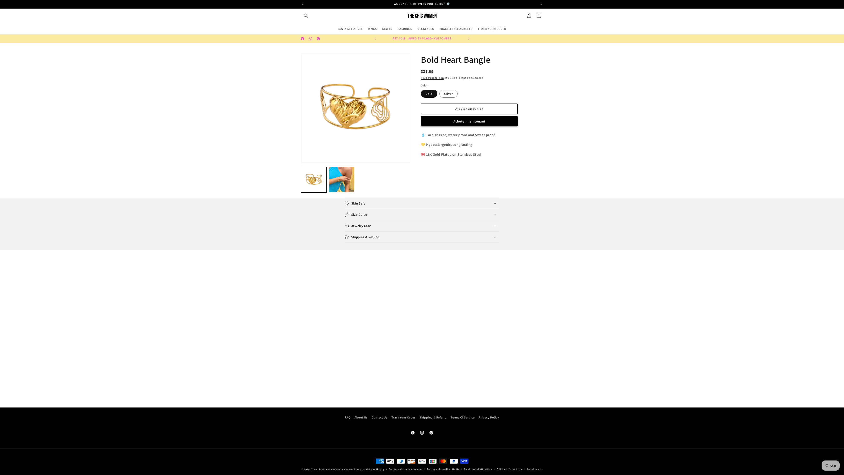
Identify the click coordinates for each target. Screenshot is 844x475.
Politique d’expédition (510, 469)
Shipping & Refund (432, 417)
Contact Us (379, 417)
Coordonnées (535, 469)
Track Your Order (403, 417)
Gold (429, 94)
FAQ (347, 417)
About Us (361, 417)
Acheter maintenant (469, 121)
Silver (448, 94)
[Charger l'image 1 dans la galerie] (314, 179)
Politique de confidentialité (443, 469)
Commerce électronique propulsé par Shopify (357, 469)
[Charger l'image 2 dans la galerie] (341, 179)
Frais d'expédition (432, 77)
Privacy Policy (489, 417)
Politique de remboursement (406, 469)
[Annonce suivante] (541, 4)
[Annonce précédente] (302, 4)
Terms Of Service (463, 417)
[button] (306, 15)
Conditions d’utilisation (478, 469)
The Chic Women (321, 469)
